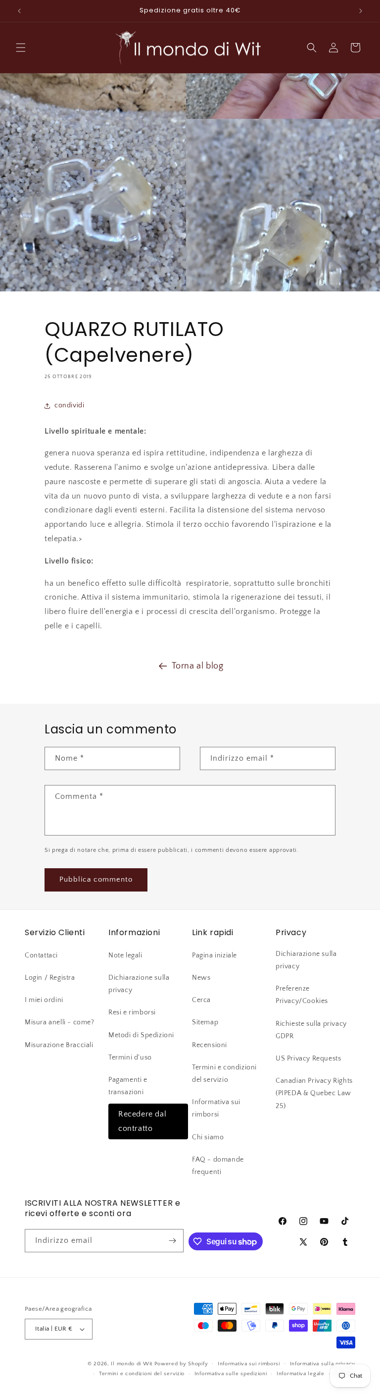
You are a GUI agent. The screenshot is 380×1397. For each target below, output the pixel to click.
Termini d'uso (130, 1058)
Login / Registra (50, 978)
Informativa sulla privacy (323, 1364)
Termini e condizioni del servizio (224, 1073)
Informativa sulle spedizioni (230, 1374)
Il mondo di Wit (131, 1364)
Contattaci (41, 955)
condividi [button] (69, 405)
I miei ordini (44, 1000)
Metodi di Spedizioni (141, 1035)
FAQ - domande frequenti (218, 1166)
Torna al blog (198, 666)
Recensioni (209, 1045)
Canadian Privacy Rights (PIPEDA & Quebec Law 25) (314, 1093)
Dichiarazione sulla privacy (138, 984)
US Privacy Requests (308, 1058)
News (201, 978)
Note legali (125, 955)
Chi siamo (208, 1137)
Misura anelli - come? (60, 1022)
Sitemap (205, 1022)
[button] (21, 47)
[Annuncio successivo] (361, 11)
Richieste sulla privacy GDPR (311, 1030)
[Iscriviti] (172, 1240)
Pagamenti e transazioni (127, 1086)
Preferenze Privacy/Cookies (302, 995)
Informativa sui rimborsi (216, 1108)
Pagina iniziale (214, 955)
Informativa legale (301, 1374)
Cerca (201, 1000)
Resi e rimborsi (132, 1012)
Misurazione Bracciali (59, 1045)
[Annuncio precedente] (19, 11)
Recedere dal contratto (142, 1121)
